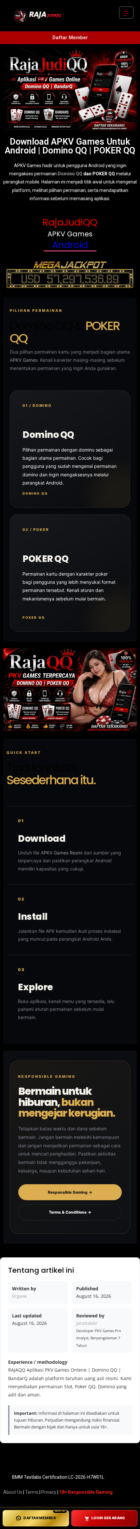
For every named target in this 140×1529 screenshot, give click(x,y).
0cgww (19, 1296)
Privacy (48, 1492)
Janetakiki (86, 1323)
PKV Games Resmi (63, 852)
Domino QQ (70, 173)
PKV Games (25, 360)
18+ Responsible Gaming (86, 1492)
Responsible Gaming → (70, 1192)
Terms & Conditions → (70, 1212)
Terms (31, 1492)
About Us (12, 1492)
